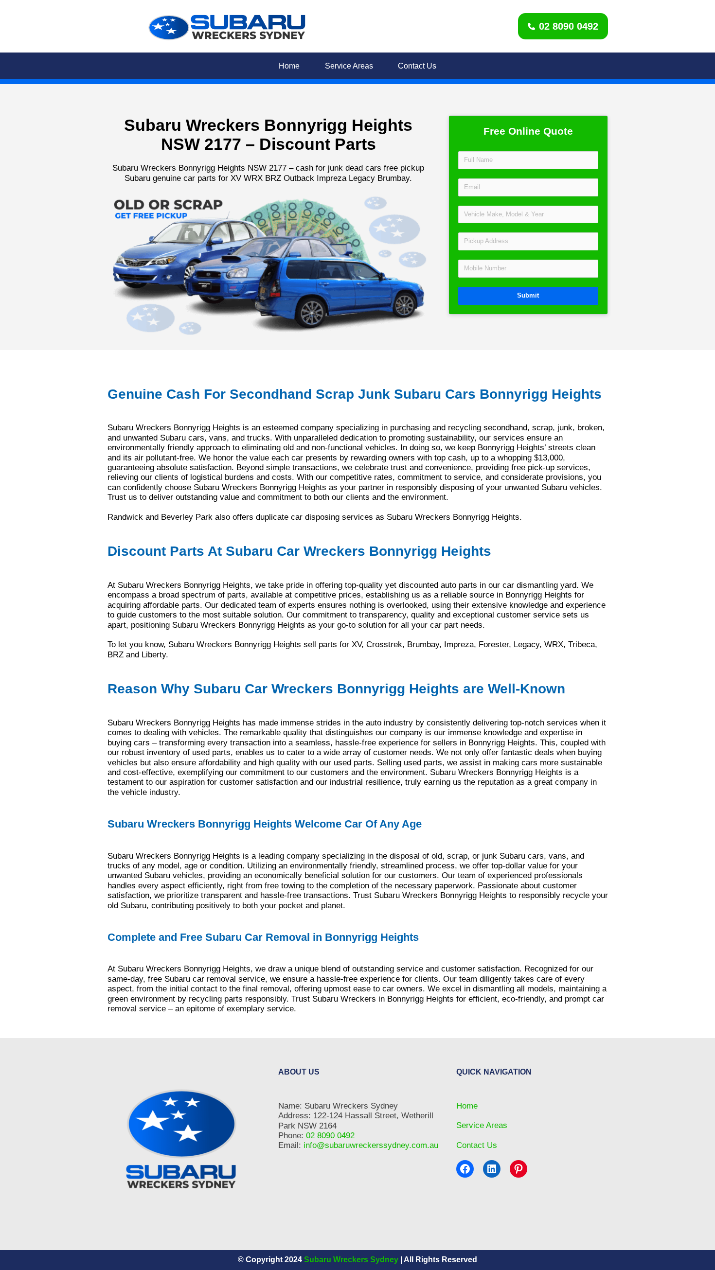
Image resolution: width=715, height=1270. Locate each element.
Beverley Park (187, 517)
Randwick (125, 517)
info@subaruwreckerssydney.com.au (371, 1145)
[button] (563, 26)
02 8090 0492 (330, 1135)
